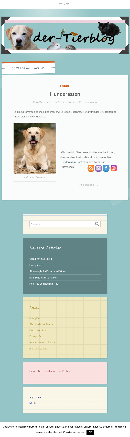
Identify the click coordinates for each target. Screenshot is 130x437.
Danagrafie (35, 336)
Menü (67, 4)
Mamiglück (35, 318)
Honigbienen (36, 265)
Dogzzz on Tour (38, 330)
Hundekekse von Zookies (43, 342)
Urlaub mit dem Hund (40, 258)
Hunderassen (65, 94)
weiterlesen (89, 184)
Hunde (65, 85)
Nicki (93, 102)
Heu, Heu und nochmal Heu (43, 283)
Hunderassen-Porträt (72, 161)
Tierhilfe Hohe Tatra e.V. (42, 324)
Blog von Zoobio (38, 348)
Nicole (32, 403)
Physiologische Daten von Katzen (47, 271)
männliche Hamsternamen (43, 277)
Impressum (35, 397)
